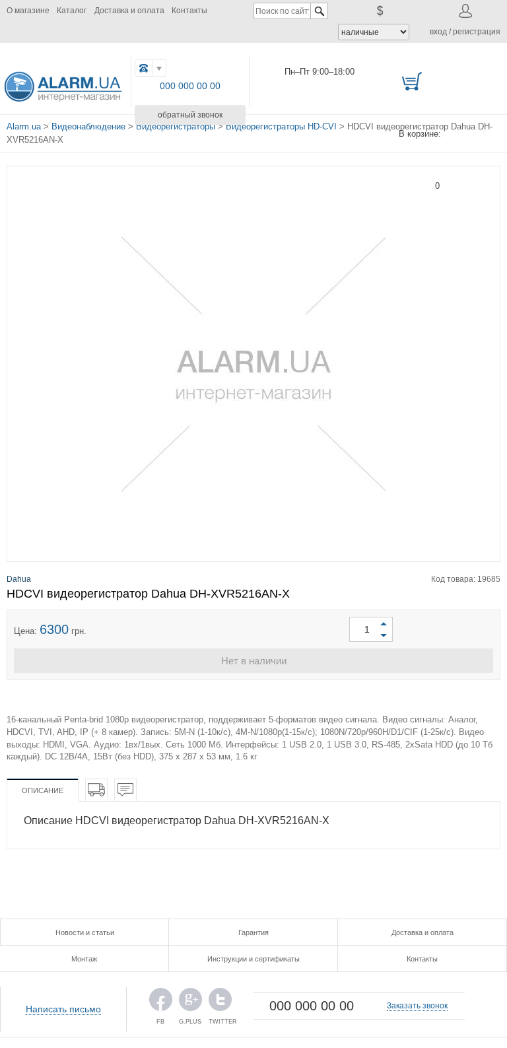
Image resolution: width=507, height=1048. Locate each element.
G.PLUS (190, 1003)
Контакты (189, 10)
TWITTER (220, 1003)
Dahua (19, 579)
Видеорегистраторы (175, 126)
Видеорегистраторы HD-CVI (281, 126)
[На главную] (63, 84)
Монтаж (84, 959)
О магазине (28, 10)
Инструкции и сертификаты (253, 959)
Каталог (71, 10)
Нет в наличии (254, 660)
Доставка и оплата (129, 10)
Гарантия (253, 932)
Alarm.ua (24, 126)
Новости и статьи (84, 932)
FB (160, 1003)
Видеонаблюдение (88, 126)
